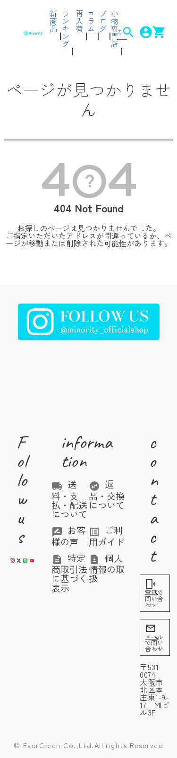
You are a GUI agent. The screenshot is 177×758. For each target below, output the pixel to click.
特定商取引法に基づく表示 (69, 572)
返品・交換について (107, 495)
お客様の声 (68, 535)
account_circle (139, 32)
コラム (91, 21)
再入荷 (79, 21)
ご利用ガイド (107, 535)
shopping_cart (152, 32)
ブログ (103, 21)
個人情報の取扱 (107, 568)
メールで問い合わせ (154, 638)
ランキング (65, 28)
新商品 (53, 21)
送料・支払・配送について (69, 499)
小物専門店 (114, 28)
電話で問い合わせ (154, 593)
